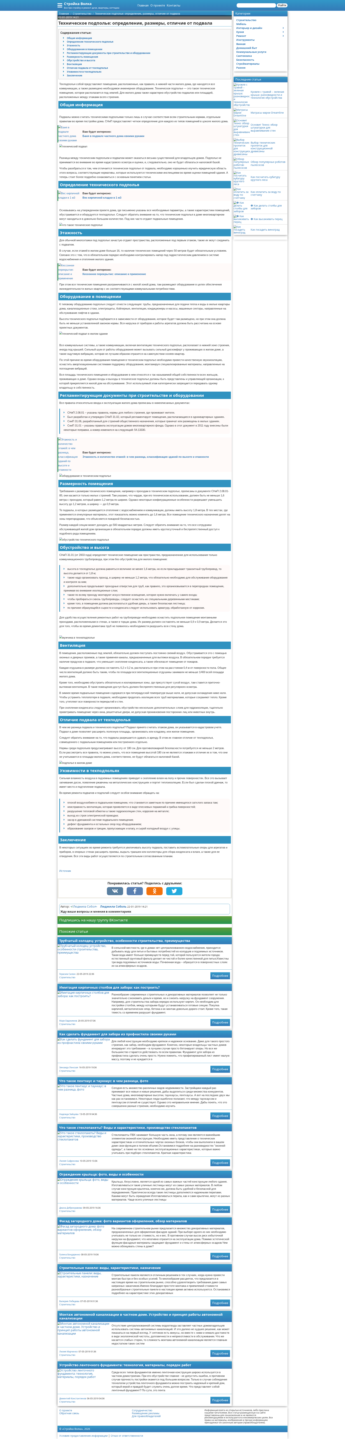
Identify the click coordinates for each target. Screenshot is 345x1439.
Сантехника (244, 56)
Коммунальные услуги (251, 52)
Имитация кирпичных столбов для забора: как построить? (109, 987)
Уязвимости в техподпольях (84, 71)
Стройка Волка (78, 3)
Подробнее (220, 976)
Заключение (74, 75)
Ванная (240, 44)
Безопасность (245, 59)
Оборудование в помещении (84, 49)
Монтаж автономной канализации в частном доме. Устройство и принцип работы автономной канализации (141, 1316)
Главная (143, 5)
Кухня (240, 32)
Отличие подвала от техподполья (87, 68)
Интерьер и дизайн (249, 28)
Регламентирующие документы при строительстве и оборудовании (108, 53)
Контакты (173, 5)
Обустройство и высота (81, 60)
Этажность (73, 45)
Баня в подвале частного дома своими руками (113, 135)
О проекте (157, 5)
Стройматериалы (247, 63)
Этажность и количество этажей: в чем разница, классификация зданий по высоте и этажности (145, 456)
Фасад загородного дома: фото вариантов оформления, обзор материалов (123, 1221)
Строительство (67, 977)
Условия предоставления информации (83, 1435)
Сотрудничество (142, 1410)
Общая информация (79, 38)
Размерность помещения (82, 56)
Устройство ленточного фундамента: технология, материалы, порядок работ (125, 1365)
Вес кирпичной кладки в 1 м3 (101, 197)
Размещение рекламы (145, 1413)
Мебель (241, 24)
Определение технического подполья (90, 41)
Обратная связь (69, 1413)
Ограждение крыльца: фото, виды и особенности (101, 1174)
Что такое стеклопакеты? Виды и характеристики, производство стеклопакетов (128, 1127)
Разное (240, 67)
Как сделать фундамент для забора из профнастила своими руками (117, 1034)
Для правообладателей (146, 1416)
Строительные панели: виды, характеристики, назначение (110, 1268)
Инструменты (245, 40)
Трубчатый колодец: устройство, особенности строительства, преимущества (124, 940)
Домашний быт (246, 48)
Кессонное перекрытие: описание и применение (114, 274)
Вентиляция (74, 64)
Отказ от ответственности (127, 1435)
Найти (282, 5)
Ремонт (241, 36)
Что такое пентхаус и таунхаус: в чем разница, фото (103, 1081)
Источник (65, 870)
